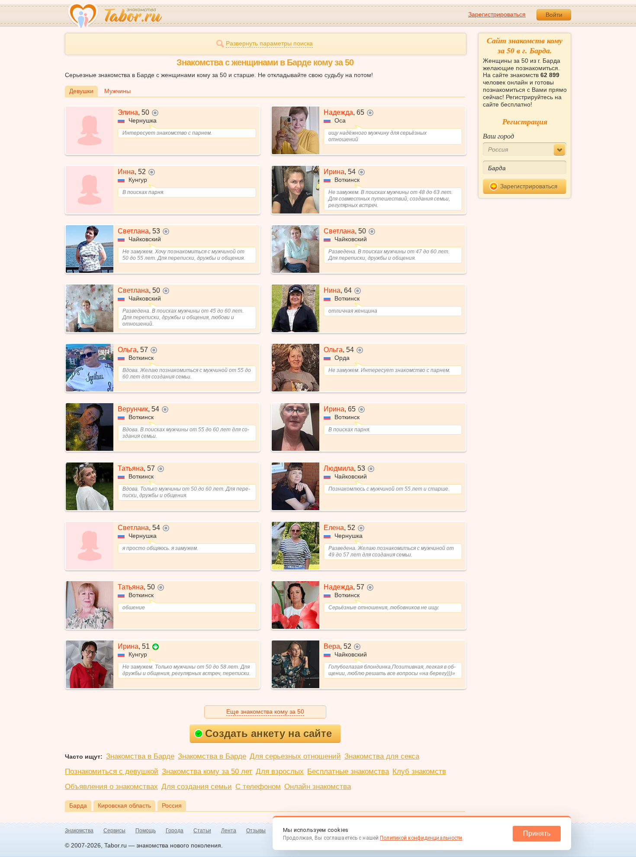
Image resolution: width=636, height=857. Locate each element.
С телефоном (258, 787)
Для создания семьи (196, 787)
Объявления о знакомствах (111, 787)
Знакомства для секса (381, 756)
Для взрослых (280, 771)
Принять (536, 833)
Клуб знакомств (419, 771)
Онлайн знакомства (317, 787)
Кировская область (124, 805)
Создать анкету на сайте (268, 733)
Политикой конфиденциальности (421, 838)
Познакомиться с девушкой (111, 771)
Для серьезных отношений (295, 756)
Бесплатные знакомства (348, 771)
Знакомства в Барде (140, 756)
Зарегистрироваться (497, 14)
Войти (554, 14)
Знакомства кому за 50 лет (207, 771)
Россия (172, 805)
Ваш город (498, 135)
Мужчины (117, 90)
